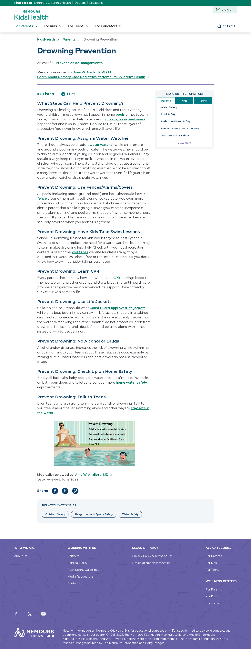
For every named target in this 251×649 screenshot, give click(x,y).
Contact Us (75, 583)
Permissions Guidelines (83, 569)
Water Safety (169, 107)
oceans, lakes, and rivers (125, 119)
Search (229, 26)
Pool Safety (168, 114)
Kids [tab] (184, 100)
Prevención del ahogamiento (79, 63)
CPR (116, 278)
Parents (69, 39)
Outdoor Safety (55, 514)
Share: (42, 491)
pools (120, 114)
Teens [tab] (203, 100)
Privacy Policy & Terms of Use (152, 556)
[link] (108, 26)
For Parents (214, 556)
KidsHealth (46, 39)
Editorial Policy (77, 563)
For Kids (211, 563)
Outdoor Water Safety (175, 135)
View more (184, 143)
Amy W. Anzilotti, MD (92, 72)
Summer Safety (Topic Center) (180, 128)
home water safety (131, 382)
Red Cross (80, 252)
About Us (20, 556)
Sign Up (228, 10)
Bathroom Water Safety (175, 121)
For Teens (212, 569)
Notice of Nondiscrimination (151, 563)
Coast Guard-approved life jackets (118, 308)
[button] (45, 94)
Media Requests (78, 576)
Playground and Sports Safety (94, 514)
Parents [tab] (166, 100)
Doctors (80, 3)
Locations (96, 3)
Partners (73, 556)
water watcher (102, 145)
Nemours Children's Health (52, 3)
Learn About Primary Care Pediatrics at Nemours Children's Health (93, 77)
